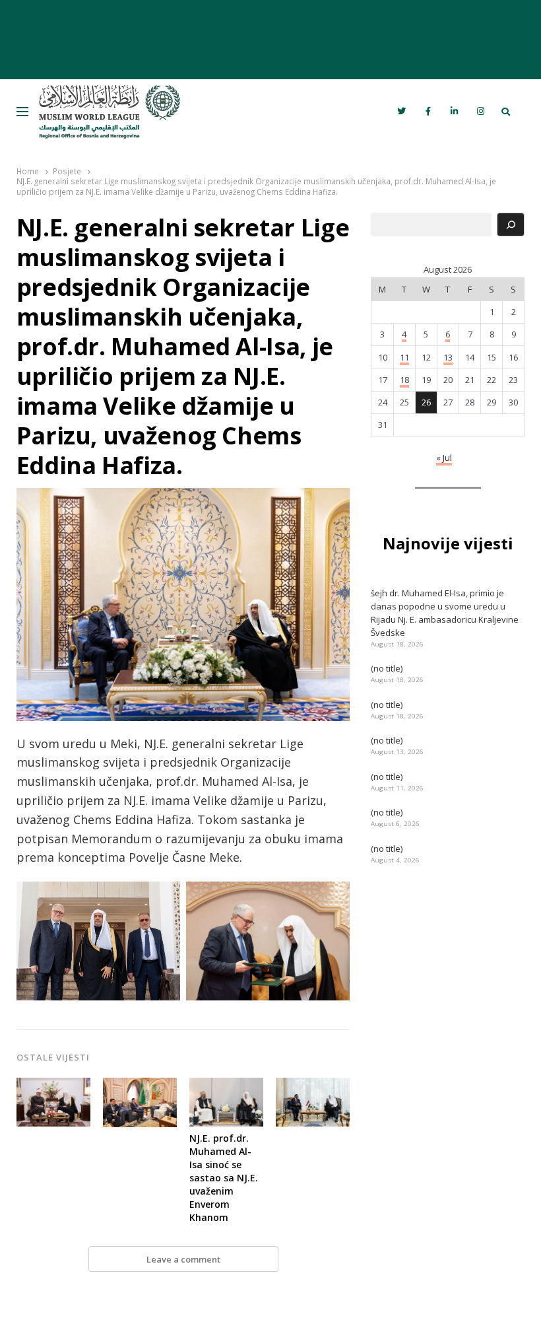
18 (404, 380)
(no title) (386, 668)
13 (448, 357)
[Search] (511, 224)
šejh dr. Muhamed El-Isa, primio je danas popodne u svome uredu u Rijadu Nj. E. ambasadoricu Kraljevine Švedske (445, 613)
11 (404, 357)
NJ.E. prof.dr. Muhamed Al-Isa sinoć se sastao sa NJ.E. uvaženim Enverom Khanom (223, 1178)
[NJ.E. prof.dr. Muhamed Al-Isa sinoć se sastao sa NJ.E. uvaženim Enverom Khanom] (226, 1086)
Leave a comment (183, 1259)
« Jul (444, 458)
